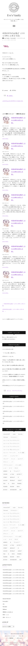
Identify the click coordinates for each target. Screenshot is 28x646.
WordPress (16, 644)
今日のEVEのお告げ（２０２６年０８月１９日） (18, 171)
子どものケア (17, 471)
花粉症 (13, 483)
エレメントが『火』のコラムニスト (11, 446)
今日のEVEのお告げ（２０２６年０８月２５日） (14, 569)
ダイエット (5, 461)
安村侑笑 (5, 474)
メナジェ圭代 (18, 465)
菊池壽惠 (5, 486)
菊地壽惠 (19, 483)
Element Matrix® (6, 598)
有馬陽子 (5, 477)
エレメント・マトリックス (9, 452)
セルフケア (20, 458)
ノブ (12, 461)
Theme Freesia (21, 642)
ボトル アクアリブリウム (14, 390)
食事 (20, 489)
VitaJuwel (5, 437)
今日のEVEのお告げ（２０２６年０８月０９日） (14, 591)
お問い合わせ (19, 638)
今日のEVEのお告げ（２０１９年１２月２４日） (13, 304)
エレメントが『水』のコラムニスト (11, 443)
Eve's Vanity (14, 15)
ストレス (13, 458)
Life (3, 604)
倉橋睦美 (5, 471)
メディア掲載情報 (9, 638)
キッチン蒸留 (21, 452)
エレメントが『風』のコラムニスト (11, 449)
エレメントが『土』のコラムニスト (11, 440)
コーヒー (5, 455)
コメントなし (5, 138)
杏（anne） (10, 95)
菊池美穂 (12, 486)
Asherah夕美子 (6, 434)
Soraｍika (20, 434)
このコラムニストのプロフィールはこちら (12, 100)
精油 (4, 483)
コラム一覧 (21, 636)
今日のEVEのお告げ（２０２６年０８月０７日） (14, 593)
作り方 (16, 468)
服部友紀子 (12, 477)
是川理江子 (19, 474)
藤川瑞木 (5, 489)
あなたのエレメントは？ (10, 636)
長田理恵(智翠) (13, 489)
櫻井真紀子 (12, 480)
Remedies (5, 606)
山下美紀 (12, 474)
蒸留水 (18, 486)
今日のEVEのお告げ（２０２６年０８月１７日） (18, 197)
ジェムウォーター (14, 455)
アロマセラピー (14, 437)
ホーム (6, 633)
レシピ (4, 468)
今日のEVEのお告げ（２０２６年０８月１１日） (18, 274)
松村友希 (5, 480)
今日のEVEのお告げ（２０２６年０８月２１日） (18, 145)
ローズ (10, 468)
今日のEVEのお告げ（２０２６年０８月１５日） (18, 223)
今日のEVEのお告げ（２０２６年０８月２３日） (18, 120)
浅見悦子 (20, 480)
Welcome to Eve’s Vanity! (17, 633)
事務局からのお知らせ (8, 612)
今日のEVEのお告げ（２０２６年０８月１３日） (18, 248)
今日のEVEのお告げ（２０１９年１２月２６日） (13, 310)
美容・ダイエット (7, 617)
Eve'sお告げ (5, 601)
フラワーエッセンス (7, 465)
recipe (14, 434)
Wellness (5, 609)
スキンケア (5, 458)
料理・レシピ (6, 614)
